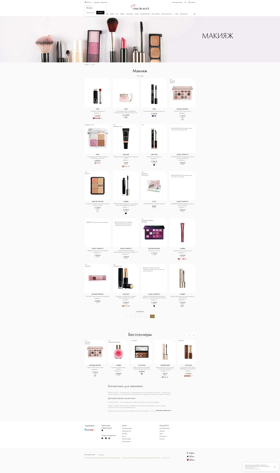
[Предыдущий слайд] (189, 335)
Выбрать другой (90, 12)
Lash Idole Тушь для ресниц (154, 156)
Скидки (136, 14)
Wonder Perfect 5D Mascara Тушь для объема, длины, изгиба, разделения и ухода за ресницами (126, 204)
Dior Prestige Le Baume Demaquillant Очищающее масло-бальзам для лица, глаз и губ (126, 112)
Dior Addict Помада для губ (97, 111)
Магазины (96, 2)
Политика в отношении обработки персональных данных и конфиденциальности (102, 457)
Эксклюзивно (129, 14)
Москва (89, 2)
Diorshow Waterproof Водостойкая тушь (154, 111)
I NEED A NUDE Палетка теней (182, 111)
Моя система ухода (166, 14)
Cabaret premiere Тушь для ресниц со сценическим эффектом (165, 368)
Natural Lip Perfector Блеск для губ (182, 250)
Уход (117, 14)
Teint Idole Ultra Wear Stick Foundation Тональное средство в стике (126, 297)
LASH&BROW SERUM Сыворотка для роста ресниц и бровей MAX (182, 157)
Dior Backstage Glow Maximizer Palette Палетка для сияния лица (97, 157)
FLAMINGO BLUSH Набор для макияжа (154, 203)
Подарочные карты (145, 14)
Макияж (112, 14)
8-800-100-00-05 (107, 428)
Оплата (124, 436)
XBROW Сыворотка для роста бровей (97, 250)
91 (147, 316)
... (143, 316)
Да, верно (100, 12)
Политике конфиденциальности (252, 468)
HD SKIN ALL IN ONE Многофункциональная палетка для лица (98, 204)
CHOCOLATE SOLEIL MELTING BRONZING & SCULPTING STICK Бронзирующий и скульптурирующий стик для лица (188, 368)
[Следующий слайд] (193, 335)
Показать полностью (163, 410)
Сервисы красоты (126, 431)
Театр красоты (183, 14)
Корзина (193, 2)
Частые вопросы (126, 441)
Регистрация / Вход (177, 2)
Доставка (124, 433)
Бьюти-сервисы (156, 14)
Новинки (122, 14)
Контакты (162, 439)
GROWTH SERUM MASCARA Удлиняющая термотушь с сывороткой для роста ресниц (154, 297)
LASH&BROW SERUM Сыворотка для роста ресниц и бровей (182, 204)
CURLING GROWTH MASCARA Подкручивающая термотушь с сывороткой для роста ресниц (126, 251)
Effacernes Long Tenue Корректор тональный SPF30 (126, 157)
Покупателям (103, 2)
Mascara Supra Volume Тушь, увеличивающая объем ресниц (183, 297)
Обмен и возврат (126, 439)
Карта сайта (101, 454)
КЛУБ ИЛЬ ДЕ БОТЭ (165, 428)
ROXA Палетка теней (154, 250)
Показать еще (140, 311)
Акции (176, 14)
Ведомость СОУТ (165, 457)
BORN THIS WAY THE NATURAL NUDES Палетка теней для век (141, 368)
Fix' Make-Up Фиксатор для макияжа (118, 368)
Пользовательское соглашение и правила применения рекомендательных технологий (141, 457)
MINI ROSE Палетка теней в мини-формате (97, 296)
